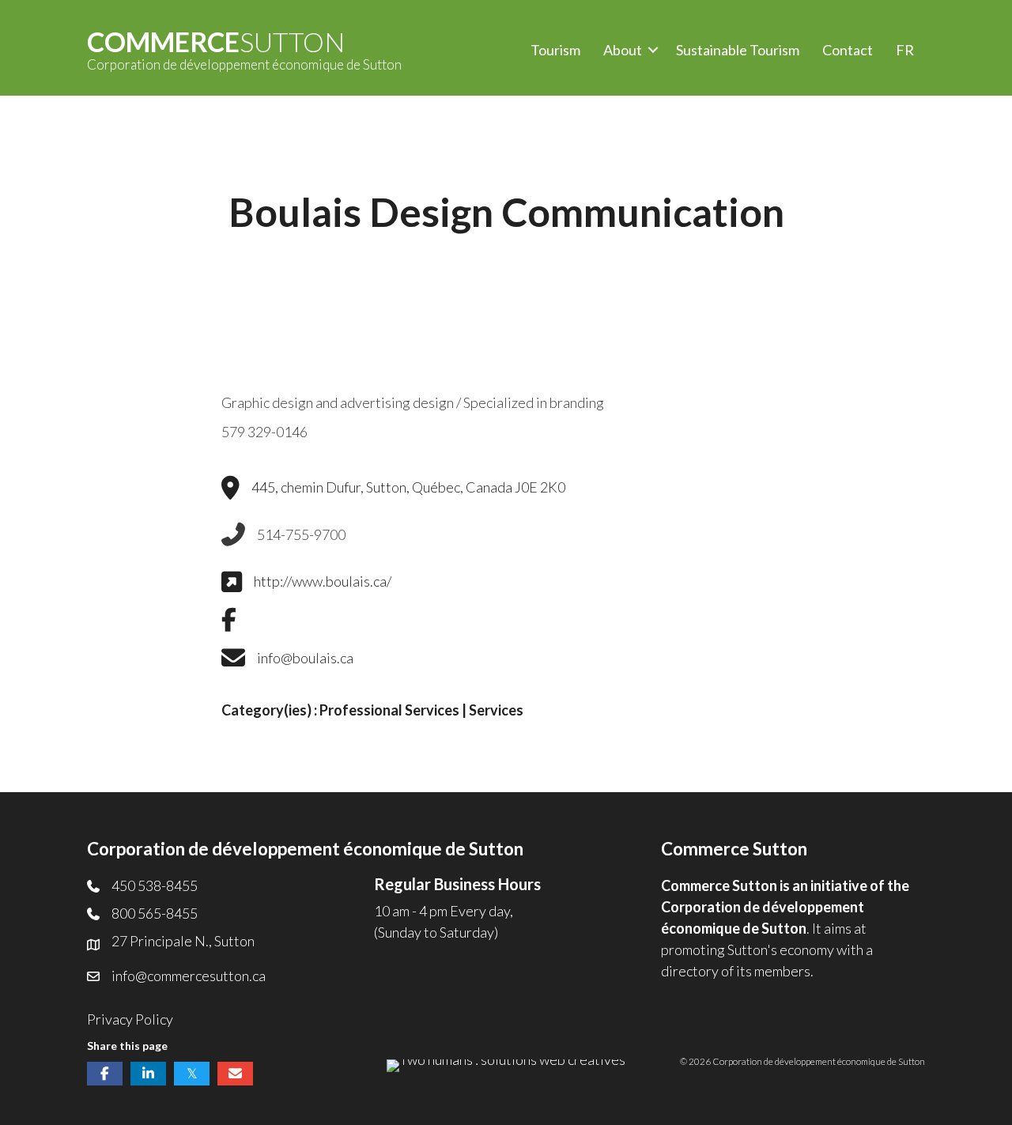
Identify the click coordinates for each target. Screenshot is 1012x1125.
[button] (653, 50)
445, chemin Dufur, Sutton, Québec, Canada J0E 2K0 (408, 487)
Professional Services (389, 710)
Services (496, 710)
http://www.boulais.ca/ (322, 581)
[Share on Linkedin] (148, 1073)
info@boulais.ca (305, 657)
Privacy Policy (130, 1019)
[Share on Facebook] (105, 1073)
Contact (847, 50)
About (622, 50)
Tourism (555, 50)
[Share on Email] (235, 1073)
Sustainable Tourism (737, 50)
